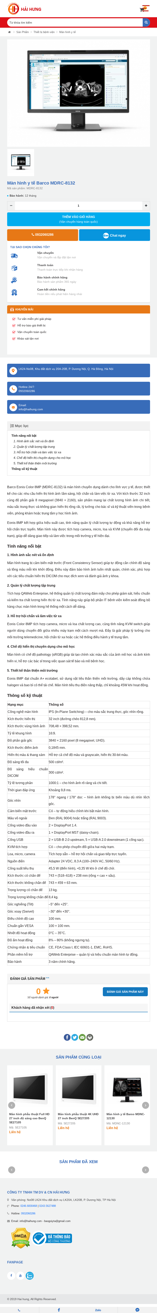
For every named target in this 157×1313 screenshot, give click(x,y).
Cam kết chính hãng (51, 289)
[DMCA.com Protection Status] (20, 1238)
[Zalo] (98, 1310)
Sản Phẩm (22, 32)
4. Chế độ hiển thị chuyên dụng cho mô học (42, 457)
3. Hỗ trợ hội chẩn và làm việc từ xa (37, 452)
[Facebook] (58, 1310)
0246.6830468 (28, 1205)
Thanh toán (45, 265)
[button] (10, 93)
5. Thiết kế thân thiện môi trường (35, 463)
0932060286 (28, 1213)
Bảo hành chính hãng (52, 277)
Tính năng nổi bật (23, 435)
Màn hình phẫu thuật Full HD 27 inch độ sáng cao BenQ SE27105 (29, 1118)
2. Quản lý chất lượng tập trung (34, 446)
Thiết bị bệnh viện (44, 32)
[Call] (19, 1310)
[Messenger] (137, 1310)
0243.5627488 (47, 1205)
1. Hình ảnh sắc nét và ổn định (33, 441)
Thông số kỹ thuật (24, 469)
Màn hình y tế (67, 32)
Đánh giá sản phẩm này (125, 991)
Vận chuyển (45, 252)
